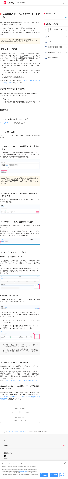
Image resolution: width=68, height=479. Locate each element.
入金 (9, 431)
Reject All (54, 474)
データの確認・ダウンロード (19, 431)
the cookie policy (23, 471)
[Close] (65, 463)
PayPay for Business (6, 123)
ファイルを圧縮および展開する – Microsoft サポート (20, 380)
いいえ (27, 412)
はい (13, 412)
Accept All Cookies (44, 474)
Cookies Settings (62, 474)
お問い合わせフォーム (20, 421)
